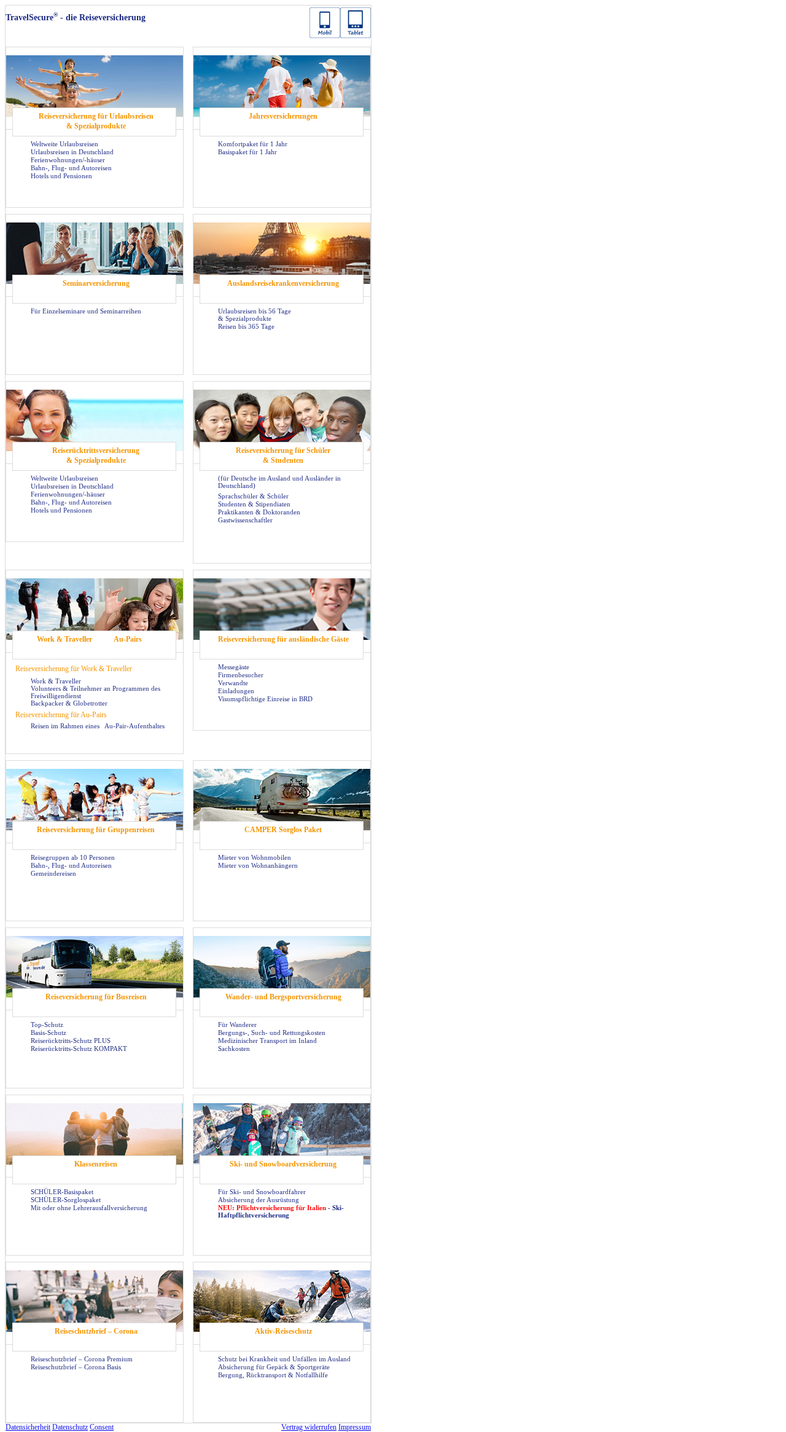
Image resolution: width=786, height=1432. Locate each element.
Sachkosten (234, 1048)
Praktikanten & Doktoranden (259, 512)
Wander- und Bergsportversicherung (283, 997)
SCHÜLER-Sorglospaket (66, 1199)
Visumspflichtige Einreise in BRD (265, 698)
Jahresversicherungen (283, 116)
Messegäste (233, 667)
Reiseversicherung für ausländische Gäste (283, 639)
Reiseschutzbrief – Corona (96, 1331)
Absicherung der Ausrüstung (258, 1199)
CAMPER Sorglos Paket (283, 829)
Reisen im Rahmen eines (66, 726)
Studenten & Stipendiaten (254, 504)
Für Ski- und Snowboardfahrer (262, 1191)
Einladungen (236, 690)
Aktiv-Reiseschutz (283, 1331)
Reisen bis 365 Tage (246, 326)
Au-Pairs (128, 639)
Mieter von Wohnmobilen (254, 857)
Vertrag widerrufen (309, 1427)
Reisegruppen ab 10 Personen (73, 857)
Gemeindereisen (53, 873)
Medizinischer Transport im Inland (267, 1040)
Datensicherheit (28, 1427)
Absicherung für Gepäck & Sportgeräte (274, 1367)
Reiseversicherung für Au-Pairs (61, 714)
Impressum (354, 1427)
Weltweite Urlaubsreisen (64, 144)
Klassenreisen (95, 1164)
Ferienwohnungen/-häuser (68, 159)
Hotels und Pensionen (61, 175)
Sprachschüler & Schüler (253, 496)
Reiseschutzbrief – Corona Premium (82, 1359)
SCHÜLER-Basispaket (62, 1191)
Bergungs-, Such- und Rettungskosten (271, 1032)
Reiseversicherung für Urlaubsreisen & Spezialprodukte (96, 121)
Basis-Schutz (48, 1032)
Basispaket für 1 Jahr (247, 151)
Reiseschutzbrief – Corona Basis (76, 1367)
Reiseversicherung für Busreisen (96, 997)
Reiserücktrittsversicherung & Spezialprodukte (95, 455)
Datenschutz (70, 1427)
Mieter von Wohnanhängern (258, 865)
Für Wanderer (237, 1024)
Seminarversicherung (96, 283)
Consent (102, 1427)
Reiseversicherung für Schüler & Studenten (283, 455)
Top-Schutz (47, 1024)
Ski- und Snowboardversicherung (283, 1164)
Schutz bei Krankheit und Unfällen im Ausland (284, 1359)
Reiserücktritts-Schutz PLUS (71, 1040)
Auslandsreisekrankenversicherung (283, 283)
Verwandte (233, 682)
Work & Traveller (64, 639)
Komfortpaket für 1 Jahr (252, 144)
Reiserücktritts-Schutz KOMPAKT (79, 1048)
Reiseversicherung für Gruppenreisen (96, 829)
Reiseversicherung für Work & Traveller (73, 668)
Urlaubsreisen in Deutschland (72, 151)
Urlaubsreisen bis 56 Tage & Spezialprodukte (254, 314)
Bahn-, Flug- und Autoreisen (71, 167)
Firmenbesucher (240, 675)
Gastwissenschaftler (245, 520)
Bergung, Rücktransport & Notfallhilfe (273, 1375)
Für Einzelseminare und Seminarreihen (86, 311)
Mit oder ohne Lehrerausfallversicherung (89, 1207)
